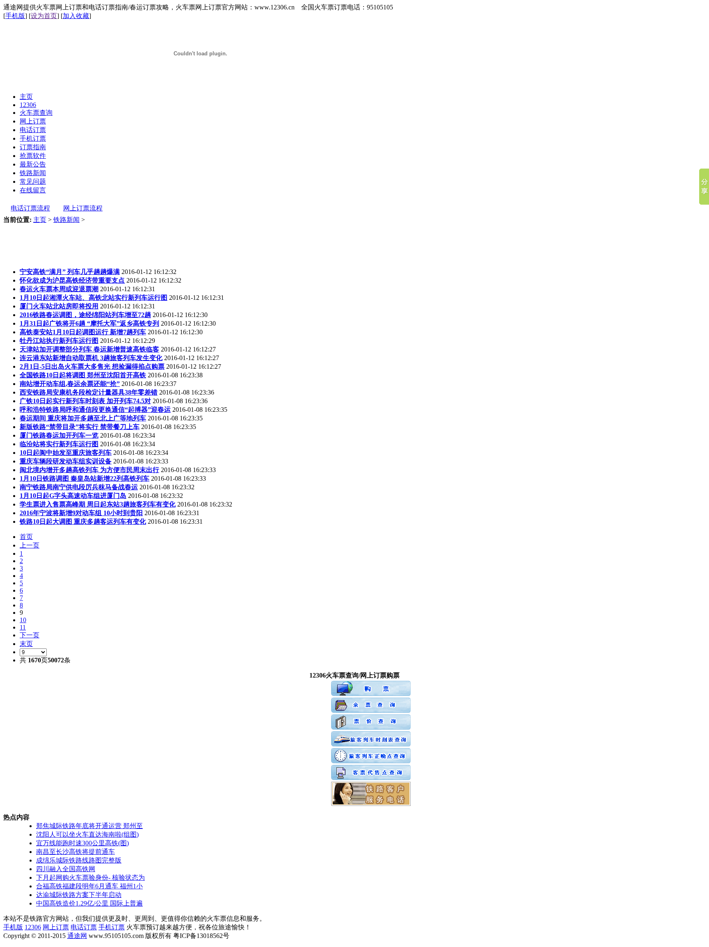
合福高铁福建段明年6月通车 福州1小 (89, 886)
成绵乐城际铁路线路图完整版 (78, 860)
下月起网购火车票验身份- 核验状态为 (90, 877)
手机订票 (111, 927)
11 (23, 627)
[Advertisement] (152, 242)
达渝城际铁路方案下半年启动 (78, 894)
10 (23, 619)
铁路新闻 (66, 219)
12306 (33, 927)
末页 (26, 643)
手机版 (15, 15)
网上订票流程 (83, 208)
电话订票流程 (30, 208)
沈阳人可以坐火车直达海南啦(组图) (87, 834)
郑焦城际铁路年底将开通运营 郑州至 (89, 825)
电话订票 (84, 927)
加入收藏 (76, 15)
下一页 (29, 635)
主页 (39, 219)
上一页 (29, 545)
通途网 (77, 935)
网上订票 (56, 927)
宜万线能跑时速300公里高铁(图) (82, 843)
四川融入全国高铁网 (65, 868)
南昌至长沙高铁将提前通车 (75, 851)
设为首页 (44, 15)
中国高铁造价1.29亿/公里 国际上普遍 (89, 903)
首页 (26, 536)
